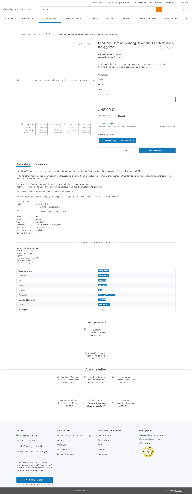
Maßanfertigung (115, 57)
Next (93, 129)
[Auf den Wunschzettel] (88, 46)
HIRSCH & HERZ (104, 304)
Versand (121, 115)
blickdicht (102, 300)
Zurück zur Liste (25, 34)
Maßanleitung (127, 140)
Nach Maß (102, 285)
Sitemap (101, 449)
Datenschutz (103, 440)
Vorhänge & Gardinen (106, 295)
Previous (18, 129)
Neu (100, 290)
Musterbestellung (109, 140)
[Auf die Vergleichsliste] (82, 46)
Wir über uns (63, 449)
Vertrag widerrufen (34, 480)
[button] (169, 9)
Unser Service (63, 445)
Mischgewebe (103, 275)
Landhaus (102, 280)
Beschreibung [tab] (23, 164)
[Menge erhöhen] (132, 150)
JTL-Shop (178, 491)
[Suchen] (159, 9)
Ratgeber (170, 2)
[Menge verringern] (101, 150)
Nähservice (183, 2)
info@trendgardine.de (119, 2)
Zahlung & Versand (65, 454)
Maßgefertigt (103, 271)
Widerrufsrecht (104, 435)
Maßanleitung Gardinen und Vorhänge (74, 435)
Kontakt (158, 2)
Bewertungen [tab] (41, 164)
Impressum (103, 454)
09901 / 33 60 (27, 440)
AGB (100, 445)
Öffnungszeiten (64, 440)
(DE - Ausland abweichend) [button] (126, 126)
